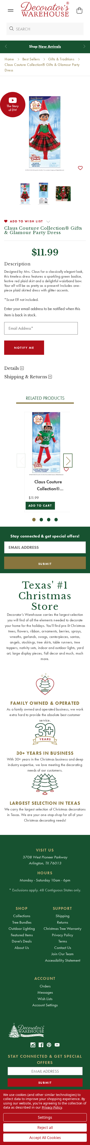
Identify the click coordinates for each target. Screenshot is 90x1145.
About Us (22, 947)
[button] (10, 10)
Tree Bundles (21, 922)
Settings (45, 1117)
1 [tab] (34, 519)
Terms (62, 941)
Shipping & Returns (26, 376)
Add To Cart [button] (40, 506)
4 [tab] (56, 519)
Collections (21, 915)
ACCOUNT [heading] (45, 978)
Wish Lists (45, 998)
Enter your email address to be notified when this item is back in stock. (42, 311)
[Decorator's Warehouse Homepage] (45, 1030)
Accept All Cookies (45, 1137)
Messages (45, 992)
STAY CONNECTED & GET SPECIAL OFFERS (45, 1059)
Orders (45, 986)
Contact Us (62, 947)
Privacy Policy (62, 934)
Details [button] (12, 368)
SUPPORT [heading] (62, 908)
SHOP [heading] (22, 908)
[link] (32, 1044)
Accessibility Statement (62, 960)
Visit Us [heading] (45, 850)
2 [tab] (41, 519)
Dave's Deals (22, 941)
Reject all (45, 1127)
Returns (62, 922)
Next (67, 461)
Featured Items (22, 934)
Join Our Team (62, 953)
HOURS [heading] (45, 872)
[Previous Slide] (6, 46)
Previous (21, 461)
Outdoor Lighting (22, 928)
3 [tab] (49, 519)
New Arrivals (50, 46)
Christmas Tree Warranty (62, 928)
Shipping (62, 915)
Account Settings (45, 1004)
